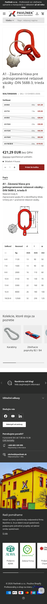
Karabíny (12, 347)
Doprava (6, 156)
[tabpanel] (23, 242)
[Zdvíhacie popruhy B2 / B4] (33, 334)
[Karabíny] (12, 334)
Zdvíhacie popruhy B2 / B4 (33, 348)
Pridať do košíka (32, 167)
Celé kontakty (8, 440)
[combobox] (23, 20)
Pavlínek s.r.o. (19, 583)
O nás (5, 533)
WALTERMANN (10, 93)
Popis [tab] (5, 177)
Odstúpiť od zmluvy (14, 424)
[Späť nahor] (23, 598)
